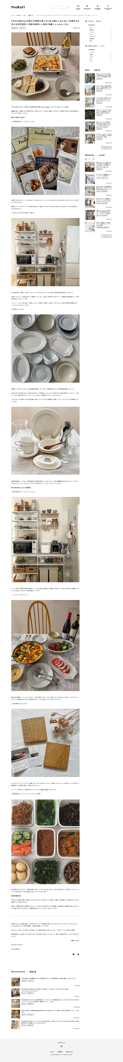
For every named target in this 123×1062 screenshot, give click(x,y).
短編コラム (30, 15)
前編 (12, 111)
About (52, 1052)
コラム (24, 15)
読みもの (19, 15)
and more (106, 147)
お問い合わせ (69, 1052)
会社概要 (59, 1052)
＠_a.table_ (46, 107)
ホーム (12, 15)
